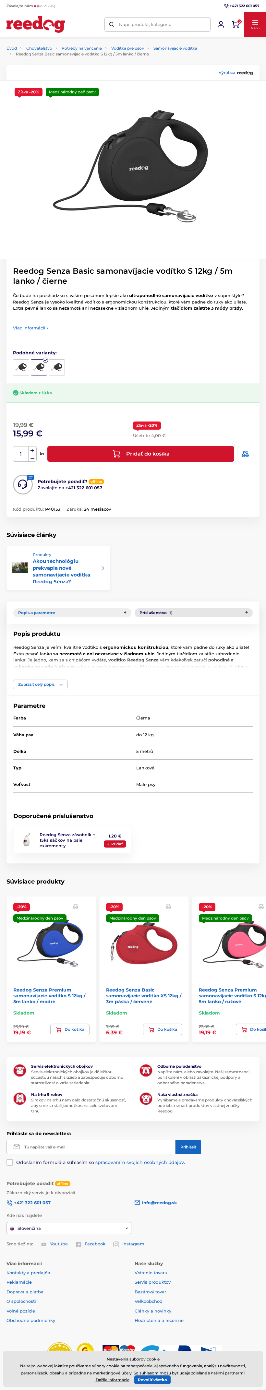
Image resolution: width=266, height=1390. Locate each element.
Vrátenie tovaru (151, 1272)
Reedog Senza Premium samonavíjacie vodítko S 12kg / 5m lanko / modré (49, 995)
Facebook (95, 1243)
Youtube (59, 1243)
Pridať (117, 844)
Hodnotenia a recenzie (159, 1320)
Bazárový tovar (150, 1291)
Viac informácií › (30, 327)
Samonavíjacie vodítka (175, 48)
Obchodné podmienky (30, 1320)
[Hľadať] (111, 24)
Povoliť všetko (152, 1379)
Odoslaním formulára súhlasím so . (100, 1162)
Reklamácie (19, 1282)
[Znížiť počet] (32, 458)
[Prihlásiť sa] (221, 24)
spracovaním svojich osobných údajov (139, 1162)
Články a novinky (153, 1310)
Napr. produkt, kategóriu (145, 24)
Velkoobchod (149, 1301)
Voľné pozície (20, 1310)
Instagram (133, 1243)
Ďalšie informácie (112, 1379)
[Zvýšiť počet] (32, 450)
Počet (21, 454)
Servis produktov (153, 1282)
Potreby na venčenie (82, 48)
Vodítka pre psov (127, 48)
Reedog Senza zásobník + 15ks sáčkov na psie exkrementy (67, 840)
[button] (255, 24)
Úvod (11, 48)
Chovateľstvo (39, 48)
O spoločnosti (21, 1301)
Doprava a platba (24, 1291)
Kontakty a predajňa (28, 1272)
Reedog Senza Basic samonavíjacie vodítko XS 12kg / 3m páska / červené (143, 995)
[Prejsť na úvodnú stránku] (35, 24)
